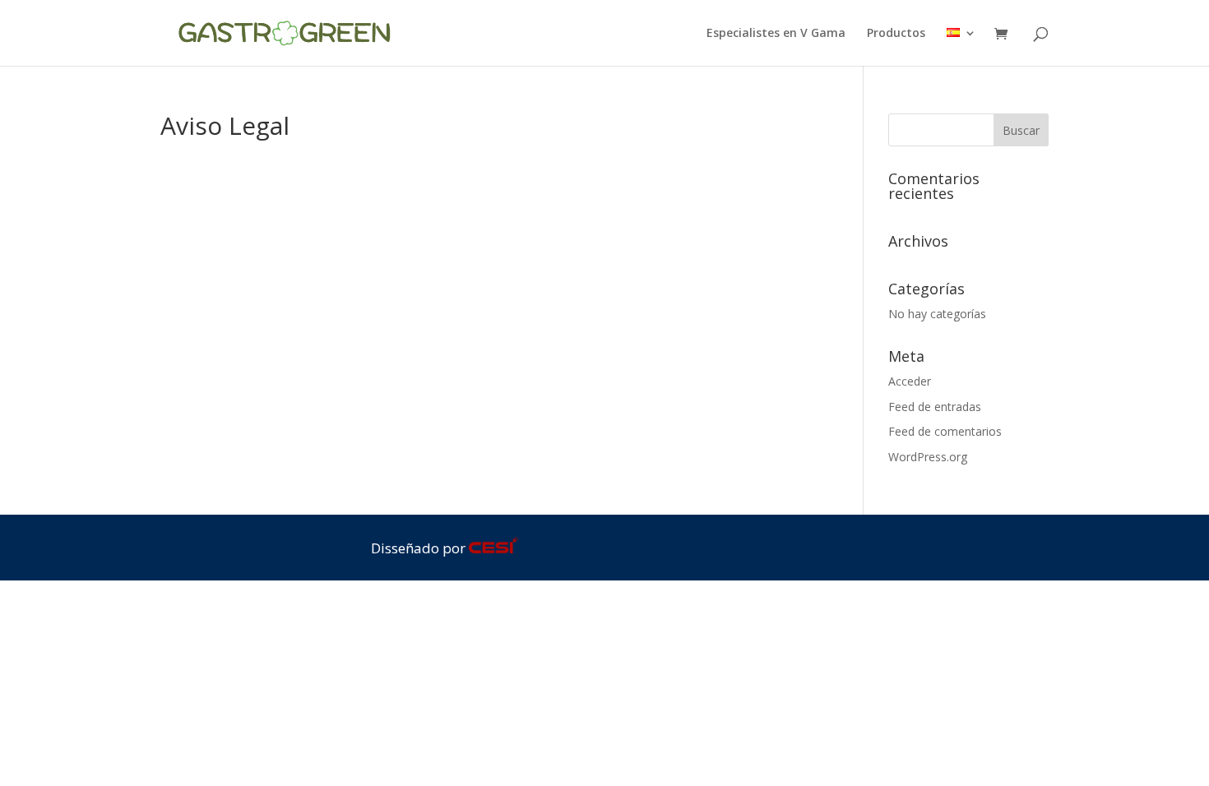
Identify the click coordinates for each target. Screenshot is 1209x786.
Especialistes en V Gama (775, 33)
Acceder (909, 381)
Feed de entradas (934, 406)
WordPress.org (927, 457)
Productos (896, 33)
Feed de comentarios (945, 431)
